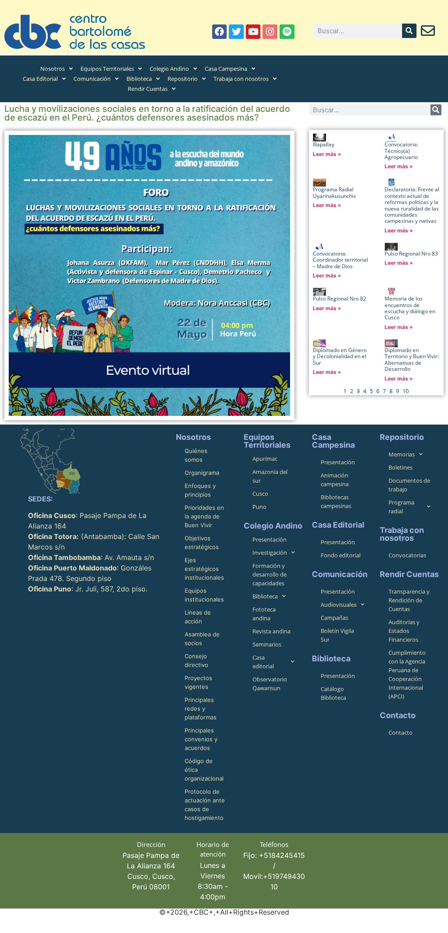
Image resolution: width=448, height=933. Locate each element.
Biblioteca (139, 79)
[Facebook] (219, 31)
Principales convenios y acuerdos (201, 739)
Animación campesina (335, 479)
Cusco (260, 494)
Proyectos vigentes (198, 682)
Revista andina (271, 631)
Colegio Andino (169, 69)
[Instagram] (269, 31)
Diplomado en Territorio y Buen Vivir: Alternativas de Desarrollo (412, 359)
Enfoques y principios (200, 490)
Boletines (400, 467)
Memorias (401, 454)
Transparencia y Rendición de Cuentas (409, 600)
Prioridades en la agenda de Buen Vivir (204, 516)
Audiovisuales (339, 604)
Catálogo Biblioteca (333, 693)
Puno (259, 507)
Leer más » (327, 154)
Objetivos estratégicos (202, 542)
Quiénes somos (196, 455)
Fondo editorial (340, 555)
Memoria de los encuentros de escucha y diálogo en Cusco (410, 308)
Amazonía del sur (269, 476)
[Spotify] (287, 31)
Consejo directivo (196, 660)
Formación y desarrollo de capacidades (269, 574)
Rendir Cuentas (148, 89)
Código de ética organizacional (204, 769)
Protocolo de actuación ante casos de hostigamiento (205, 804)
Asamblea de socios (202, 638)
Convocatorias (407, 555)
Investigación (269, 552)
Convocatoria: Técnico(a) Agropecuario (401, 151)
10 (405, 391)
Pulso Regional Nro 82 (339, 298)
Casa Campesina (226, 69)
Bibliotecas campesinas (336, 501)
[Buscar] (409, 31)
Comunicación (92, 79)
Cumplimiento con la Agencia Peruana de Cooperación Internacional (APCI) (407, 674)
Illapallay (323, 144)
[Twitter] (236, 31)
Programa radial (401, 506)
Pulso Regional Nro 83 (411, 253)
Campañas (334, 618)
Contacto (400, 732)
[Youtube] (253, 31)
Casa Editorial (40, 79)
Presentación (269, 539)
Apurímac (264, 459)
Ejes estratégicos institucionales (204, 568)
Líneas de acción (198, 617)
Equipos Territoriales (107, 69)
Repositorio (183, 79)
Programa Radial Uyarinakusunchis (334, 192)
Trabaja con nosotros (241, 79)
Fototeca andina (264, 613)
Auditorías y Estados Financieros (404, 630)
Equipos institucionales (204, 595)
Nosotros (52, 69)
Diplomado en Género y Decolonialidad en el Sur (340, 356)
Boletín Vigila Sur (337, 635)
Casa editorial (263, 661)
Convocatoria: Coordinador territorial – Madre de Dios (340, 260)
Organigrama (202, 472)
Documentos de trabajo (409, 485)
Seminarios (266, 644)
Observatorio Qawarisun (269, 683)
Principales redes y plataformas (201, 708)
